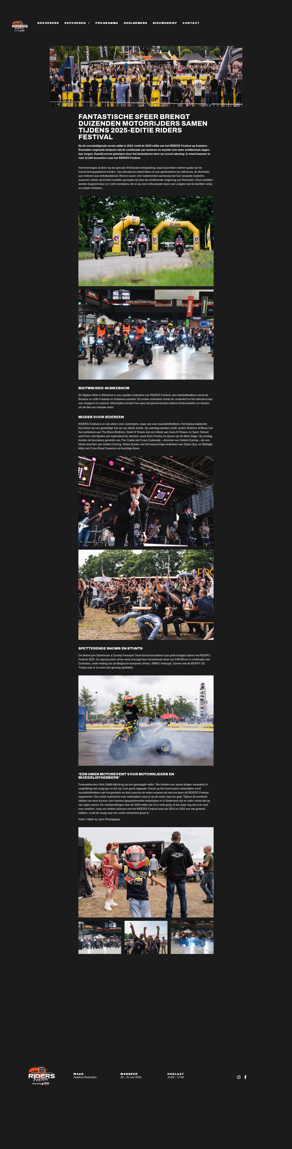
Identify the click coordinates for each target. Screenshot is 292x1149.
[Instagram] (239, 1077)
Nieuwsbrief (165, 23)
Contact (191, 23)
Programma (106, 23)
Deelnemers (136, 23)
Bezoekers (48, 23)
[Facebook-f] (245, 1077)
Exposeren (75, 23)
